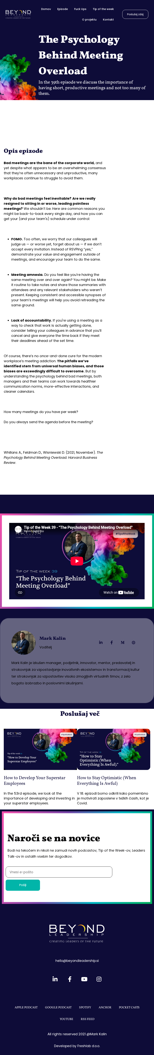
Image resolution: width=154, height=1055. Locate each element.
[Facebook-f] (111, 642)
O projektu (89, 19)
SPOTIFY (85, 1008)
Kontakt (108, 19)
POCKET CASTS (129, 1008)
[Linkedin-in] (100, 642)
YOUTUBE (66, 1019)
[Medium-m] (122, 642)
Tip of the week (103, 9)
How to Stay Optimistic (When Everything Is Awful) (106, 781)
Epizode (62, 9)
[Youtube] (84, 979)
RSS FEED (87, 1019)
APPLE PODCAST (26, 1008)
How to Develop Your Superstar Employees (34, 781)
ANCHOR (105, 1008)
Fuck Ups (80, 9)
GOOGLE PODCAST (58, 1008)
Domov (46, 9)
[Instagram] (99, 979)
